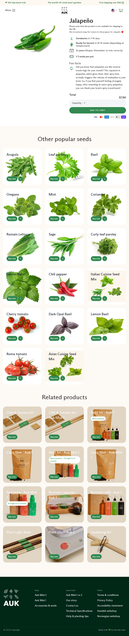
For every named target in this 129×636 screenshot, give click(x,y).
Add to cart (97, 110)
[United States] (114, 10)
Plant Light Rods (19, 532)
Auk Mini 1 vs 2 (74, 594)
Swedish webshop (107, 610)
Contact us (72, 605)
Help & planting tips (77, 616)
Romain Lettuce (18, 234)
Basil (94, 154)
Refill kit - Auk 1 (102, 412)
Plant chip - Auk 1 (61, 532)
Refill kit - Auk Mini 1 (64, 452)
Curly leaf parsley (103, 234)
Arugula (12, 154)
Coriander (98, 194)
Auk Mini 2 (40, 594)
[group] (34, 38)
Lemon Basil (100, 314)
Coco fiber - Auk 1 (20, 452)
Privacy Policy (105, 600)
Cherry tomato (17, 314)
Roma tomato (17, 354)
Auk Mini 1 (40, 600)
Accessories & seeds (46, 605)
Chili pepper (58, 274)
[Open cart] (121, 10)
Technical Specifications (79, 610)
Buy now (12, 179)
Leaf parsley (57, 154)
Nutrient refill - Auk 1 (106, 492)
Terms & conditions (108, 594)
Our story (71, 600)
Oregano (13, 194)
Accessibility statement (110, 605)
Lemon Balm (16, 274)
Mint (52, 194)
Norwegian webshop (108, 616)
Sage (52, 234)
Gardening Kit (101, 532)
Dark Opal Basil (60, 314)
